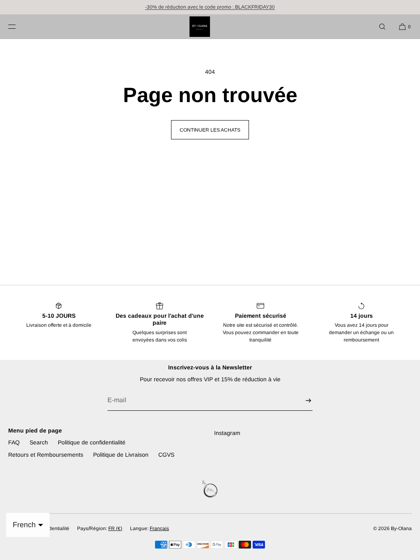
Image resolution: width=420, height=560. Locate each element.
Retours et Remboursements (45, 454)
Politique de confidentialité (92, 442)
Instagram (227, 433)
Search (39, 442)
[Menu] (18, 26)
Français (159, 528)
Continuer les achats (210, 130)
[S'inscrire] (302, 400)
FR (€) (115, 528)
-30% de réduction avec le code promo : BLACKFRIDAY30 (210, 7)
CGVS (166, 454)
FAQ (14, 442)
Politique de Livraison (120, 454)
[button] (382, 26)
